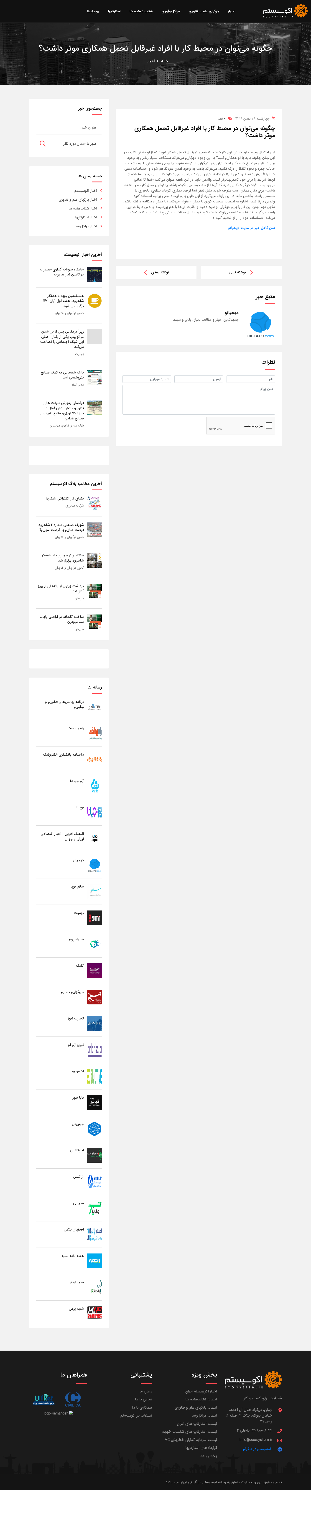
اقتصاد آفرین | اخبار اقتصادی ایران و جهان (62, 836)
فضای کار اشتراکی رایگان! (65, 498)
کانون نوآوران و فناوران (69, 313)
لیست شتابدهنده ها (201, 1399)
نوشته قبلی (237, 272)
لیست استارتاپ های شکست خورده (189, 1432)
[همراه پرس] (94, 944)
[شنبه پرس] (94, 1313)
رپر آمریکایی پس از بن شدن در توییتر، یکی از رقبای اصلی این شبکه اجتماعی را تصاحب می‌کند (62, 339)
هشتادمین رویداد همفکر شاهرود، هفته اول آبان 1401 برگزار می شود (63, 301)
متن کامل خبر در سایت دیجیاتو (251, 228)
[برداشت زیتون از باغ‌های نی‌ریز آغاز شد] (94, 591)
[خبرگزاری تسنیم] (94, 997)
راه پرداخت (75, 728)
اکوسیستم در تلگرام (257, 1449)
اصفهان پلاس (74, 1229)
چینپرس (78, 1124)
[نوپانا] (94, 812)
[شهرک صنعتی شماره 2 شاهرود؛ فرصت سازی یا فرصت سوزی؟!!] (94, 529)
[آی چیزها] (94, 786)
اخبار (151, 61)
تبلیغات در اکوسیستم (136, 1415)
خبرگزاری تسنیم (72, 992)
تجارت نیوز (76, 1018)
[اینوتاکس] (94, 1155)
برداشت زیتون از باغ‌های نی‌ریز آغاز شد (61, 588)
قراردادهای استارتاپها (201, 1448)
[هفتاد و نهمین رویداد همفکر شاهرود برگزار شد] (94, 560)
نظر (221, 118)
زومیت (79, 354)
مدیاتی (78, 1203)
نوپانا (80, 807)
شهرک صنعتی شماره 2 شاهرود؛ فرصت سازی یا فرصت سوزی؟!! (61, 527)
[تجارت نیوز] (94, 1023)
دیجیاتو (78, 860)
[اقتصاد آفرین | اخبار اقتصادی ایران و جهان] (94, 838)
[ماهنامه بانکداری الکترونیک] (94, 759)
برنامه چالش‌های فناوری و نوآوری (64, 704)
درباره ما (146, 1391)
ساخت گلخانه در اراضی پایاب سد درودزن (61, 619)
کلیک (80, 965)
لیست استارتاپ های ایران (197, 1424)
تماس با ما (143, 1399)
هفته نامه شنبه (72, 1256)
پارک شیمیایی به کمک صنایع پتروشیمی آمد (62, 375)
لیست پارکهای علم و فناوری (196, 1408)
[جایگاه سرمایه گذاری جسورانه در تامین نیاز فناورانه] (94, 274)
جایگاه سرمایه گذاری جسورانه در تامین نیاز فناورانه (62, 272)
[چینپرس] (94, 1129)
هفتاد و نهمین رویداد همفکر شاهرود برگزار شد (63, 557)
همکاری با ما (142, 1408)
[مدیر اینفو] (94, 1287)
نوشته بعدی (160, 272)
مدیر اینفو (78, 384)
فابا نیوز (78, 1097)
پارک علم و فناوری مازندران (67, 425)
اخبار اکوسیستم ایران (201, 1391)
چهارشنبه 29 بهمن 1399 (252, 118)
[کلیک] (94, 970)
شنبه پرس (76, 1308)
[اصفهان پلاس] (94, 1234)
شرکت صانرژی (75, 505)
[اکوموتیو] (94, 1076)
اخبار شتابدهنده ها (83, 208)
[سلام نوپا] (94, 891)
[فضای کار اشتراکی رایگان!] (94, 503)
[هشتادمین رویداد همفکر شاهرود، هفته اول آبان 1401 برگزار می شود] (94, 300)
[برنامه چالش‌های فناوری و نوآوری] (94, 706)
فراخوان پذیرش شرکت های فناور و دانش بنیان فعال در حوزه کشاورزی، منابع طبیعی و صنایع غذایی (62, 410)
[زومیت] (94, 917)
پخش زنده (209, 1456)
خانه (164, 61)
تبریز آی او (76, 1045)
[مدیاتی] (94, 1208)
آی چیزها (77, 781)
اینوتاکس (77, 1150)
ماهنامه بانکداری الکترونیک (63, 754)
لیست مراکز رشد (204, 1415)
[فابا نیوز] (94, 1102)
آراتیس (78, 1177)
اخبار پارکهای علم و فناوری (78, 199)
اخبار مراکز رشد (86, 226)
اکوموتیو (78, 1071)
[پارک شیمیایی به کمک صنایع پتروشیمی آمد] (94, 377)
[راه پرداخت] (94, 733)
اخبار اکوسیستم (85, 191)
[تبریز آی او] (94, 1049)
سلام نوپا (77, 886)
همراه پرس (76, 939)
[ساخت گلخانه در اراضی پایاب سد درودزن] (94, 621)
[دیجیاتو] (94, 865)
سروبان (79, 598)
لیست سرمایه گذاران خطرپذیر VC (191, 1440)
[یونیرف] (44, 1399)
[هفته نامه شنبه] (94, 1260)
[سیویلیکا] (73, 1399)
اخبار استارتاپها (86, 217)
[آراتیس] (94, 1181)
